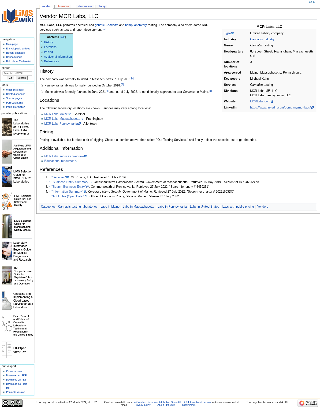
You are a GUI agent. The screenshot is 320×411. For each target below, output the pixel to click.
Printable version (15, 392)
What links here (15, 89)
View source (85, 6)
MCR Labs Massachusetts (62, 118)
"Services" (59, 177)
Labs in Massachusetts (138, 206)
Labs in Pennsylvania (172, 206)
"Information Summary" (67, 191)
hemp (129, 25)
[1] (104, 28)
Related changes (15, 94)
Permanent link (14, 102)
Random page (14, 57)
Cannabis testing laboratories (77, 206)
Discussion (63, 6)
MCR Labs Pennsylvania (61, 123)
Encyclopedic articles (18, 48)
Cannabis (112, 25)
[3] (122, 84)
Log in (312, 1)
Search (6, 68)
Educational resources (59, 161)
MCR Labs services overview (64, 156)
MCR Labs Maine (56, 114)
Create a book (14, 371)
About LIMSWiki (166, 405)
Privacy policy (143, 405)
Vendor (46, 6)
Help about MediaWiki (18, 61)
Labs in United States (204, 206)
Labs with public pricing (238, 206)
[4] (107, 90)
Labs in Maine (109, 206)
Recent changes (15, 52)
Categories (48, 206)
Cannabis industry (262, 39)
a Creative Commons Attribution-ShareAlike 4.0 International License (173, 402)
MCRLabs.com (260, 101)
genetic (100, 25)
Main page (12, 44)
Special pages (14, 98)
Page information (15, 106)
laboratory (140, 25)
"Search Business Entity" (69, 186)
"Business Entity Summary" (70, 182)
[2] (132, 78)
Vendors (262, 206)
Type (227, 33)
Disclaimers (189, 405)
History (102, 6)
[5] (210, 90)
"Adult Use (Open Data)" (68, 196)
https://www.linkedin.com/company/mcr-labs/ (280, 107)
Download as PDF (16, 375)
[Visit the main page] (18, 18)
